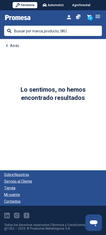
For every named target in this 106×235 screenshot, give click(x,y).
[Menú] (98, 16)
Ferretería (27, 5)
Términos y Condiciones (68, 225)
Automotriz (56, 5)
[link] (69, 17)
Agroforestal (81, 5)
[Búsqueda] (9, 31)
